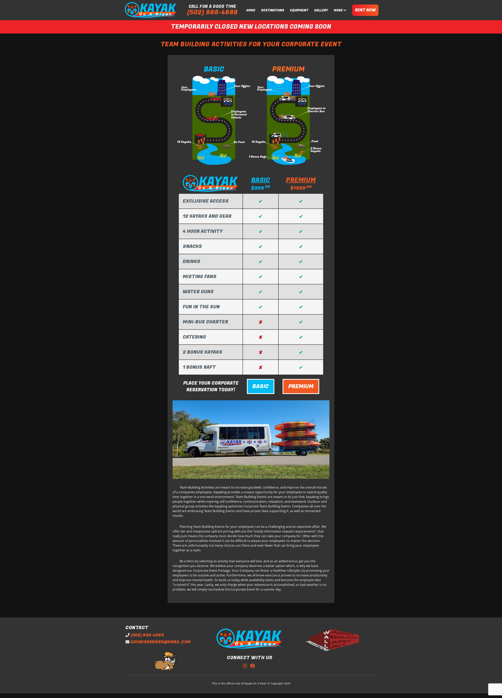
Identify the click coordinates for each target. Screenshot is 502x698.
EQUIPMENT (299, 10)
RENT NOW (365, 10)
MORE (339, 10)
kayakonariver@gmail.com (161, 642)
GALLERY (321, 10)
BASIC (260, 386)
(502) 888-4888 (212, 12)
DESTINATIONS (272, 10)
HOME (250, 10)
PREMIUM (301, 386)
